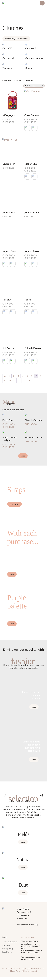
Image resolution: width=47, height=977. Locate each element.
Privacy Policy (7, 949)
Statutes (6, 945)
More (23, 456)
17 (28, 380)
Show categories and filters (16, 39)
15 (19, 380)
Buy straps (14, 504)
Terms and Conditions (10, 942)
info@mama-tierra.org (27, 924)
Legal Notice (7, 952)
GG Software (19, 969)
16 (24, 380)
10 (9, 380)
